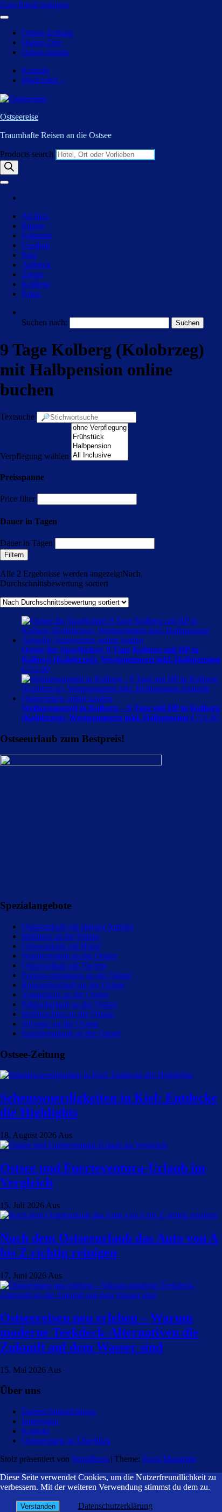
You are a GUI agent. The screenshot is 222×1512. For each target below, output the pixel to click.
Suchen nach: (44, 322)
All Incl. (36, 216)
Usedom (36, 245)
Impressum (40, 1421)
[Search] (9, 167)
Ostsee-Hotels (45, 52)
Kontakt (35, 70)
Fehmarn (37, 235)
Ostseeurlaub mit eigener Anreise (78, 926)
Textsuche (17, 416)
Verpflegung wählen (34, 456)
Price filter (17, 498)
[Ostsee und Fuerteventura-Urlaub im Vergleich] (83, 1145)
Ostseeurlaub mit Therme (64, 965)
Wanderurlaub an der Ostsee (69, 955)
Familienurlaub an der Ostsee (71, 1033)
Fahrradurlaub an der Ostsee (69, 1004)
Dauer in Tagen (26, 543)
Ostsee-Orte (42, 42)
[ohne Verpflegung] (100, 428)
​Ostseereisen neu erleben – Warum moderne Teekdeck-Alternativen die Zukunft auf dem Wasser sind (99, 1332)
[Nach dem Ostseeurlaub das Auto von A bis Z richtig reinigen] (109, 1215)
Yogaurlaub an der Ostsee (65, 994)
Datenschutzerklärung (59, 1411)
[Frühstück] (100, 437)
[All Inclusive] (100, 455)
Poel (29, 254)
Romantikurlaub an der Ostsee (73, 984)
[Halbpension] (100, 446)
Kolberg (36, 284)
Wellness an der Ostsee (61, 936)
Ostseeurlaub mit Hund (61, 945)
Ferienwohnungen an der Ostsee (76, 975)
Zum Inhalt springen (34, 4)
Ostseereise (19, 116)
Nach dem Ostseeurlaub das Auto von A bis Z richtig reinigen (109, 1245)
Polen (31, 293)
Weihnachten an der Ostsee (68, 1013)
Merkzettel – (43, 80)
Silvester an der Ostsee (60, 1023)
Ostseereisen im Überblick (66, 1440)
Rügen (33, 225)
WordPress (90, 1458)
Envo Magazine (169, 1458)
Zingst (32, 274)
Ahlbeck (36, 264)
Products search (28, 154)
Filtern (14, 555)
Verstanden (38, 1506)
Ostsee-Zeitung (47, 32)
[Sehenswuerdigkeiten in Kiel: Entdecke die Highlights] (96, 1074)
